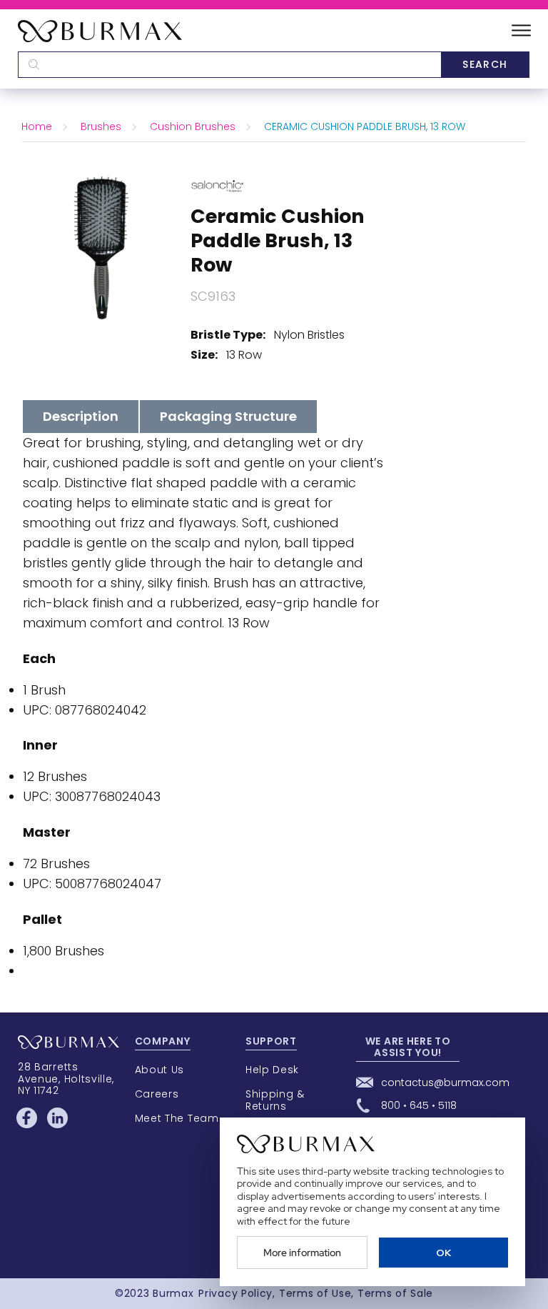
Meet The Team (177, 1118)
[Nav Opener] (521, 31)
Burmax (173, 1293)
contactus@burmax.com (445, 1082)
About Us (160, 1069)
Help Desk (272, 1069)
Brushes (101, 126)
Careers (157, 1094)
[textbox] (229, 64)
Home (36, 126)
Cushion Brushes (192, 126)
